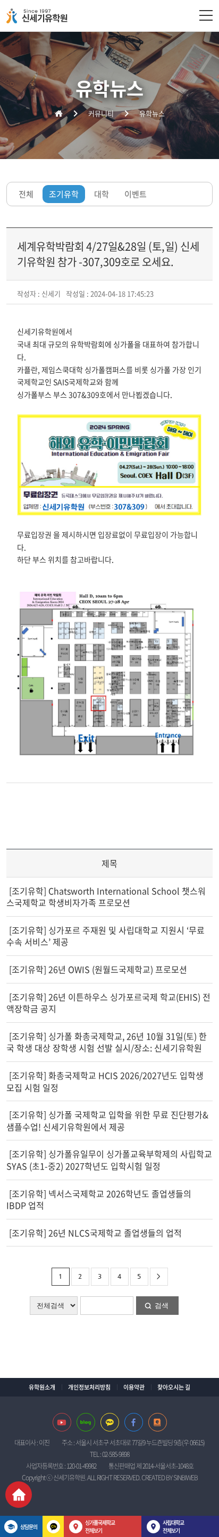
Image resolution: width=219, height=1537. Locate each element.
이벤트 (135, 194)
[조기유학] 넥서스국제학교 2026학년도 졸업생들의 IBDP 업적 (98, 1199)
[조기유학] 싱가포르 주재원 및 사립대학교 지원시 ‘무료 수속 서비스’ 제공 (105, 936)
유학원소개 (42, 1387)
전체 (26, 194)
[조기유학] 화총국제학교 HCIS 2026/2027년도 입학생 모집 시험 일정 (105, 1081)
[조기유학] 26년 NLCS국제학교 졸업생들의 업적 (94, 1232)
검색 (162, 1306)
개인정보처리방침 (89, 1387)
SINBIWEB (185, 1477)
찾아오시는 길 (173, 1387)
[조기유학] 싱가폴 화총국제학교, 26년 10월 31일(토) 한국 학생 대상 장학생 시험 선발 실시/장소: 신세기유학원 (106, 1042)
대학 (101, 194)
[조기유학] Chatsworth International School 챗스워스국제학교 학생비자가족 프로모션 (106, 896)
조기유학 (64, 194)
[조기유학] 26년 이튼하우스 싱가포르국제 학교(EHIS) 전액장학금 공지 (108, 1002)
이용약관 (134, 1387)
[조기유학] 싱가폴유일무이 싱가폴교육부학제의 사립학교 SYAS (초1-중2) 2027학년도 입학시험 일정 (109, 1159)
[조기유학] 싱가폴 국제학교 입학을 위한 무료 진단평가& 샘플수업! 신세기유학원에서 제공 (107, 1120)
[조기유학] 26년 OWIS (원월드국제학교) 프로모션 (97, 969)
